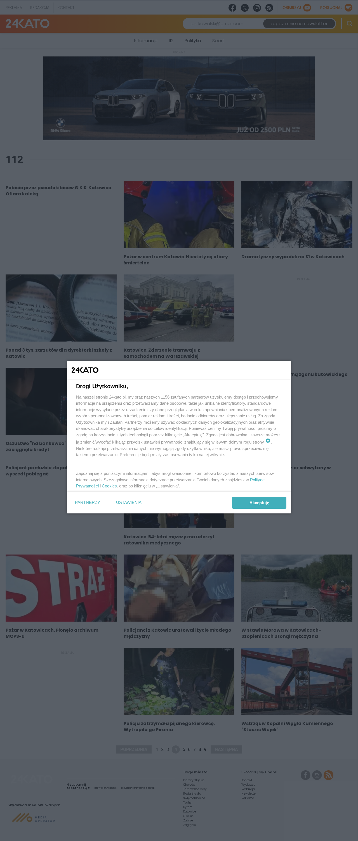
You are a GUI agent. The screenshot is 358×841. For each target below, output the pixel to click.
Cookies (109, 486)
